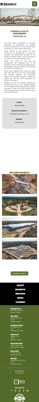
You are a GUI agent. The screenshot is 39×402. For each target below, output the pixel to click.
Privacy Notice (20, 373)
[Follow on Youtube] (27, 390)
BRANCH (21, 371)
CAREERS (20, 302)
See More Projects (19, 273)
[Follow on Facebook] (11, 390)
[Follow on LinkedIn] (19, 390)
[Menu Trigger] (34, 3)
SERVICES (20, 294)
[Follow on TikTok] (23, 390)
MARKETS (20, 290)
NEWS (20, 298)
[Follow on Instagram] (15, 390)
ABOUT (20, 285)
